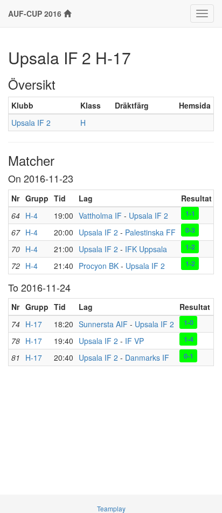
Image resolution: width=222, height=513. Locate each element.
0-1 (188, 355)
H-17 (33, 324)
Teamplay (111, 508)
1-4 (188, 338)
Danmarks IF (147, 357)
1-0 (188, 322)
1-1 (190, 213)
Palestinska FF (150, 232)
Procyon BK (99, 265)
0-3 (190, 230)
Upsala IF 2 (31, 122)
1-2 (190, 247)
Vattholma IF (100, 215)
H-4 (31, 215)
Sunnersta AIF (103, 324)
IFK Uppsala (146, 249)
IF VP (134, 340)
